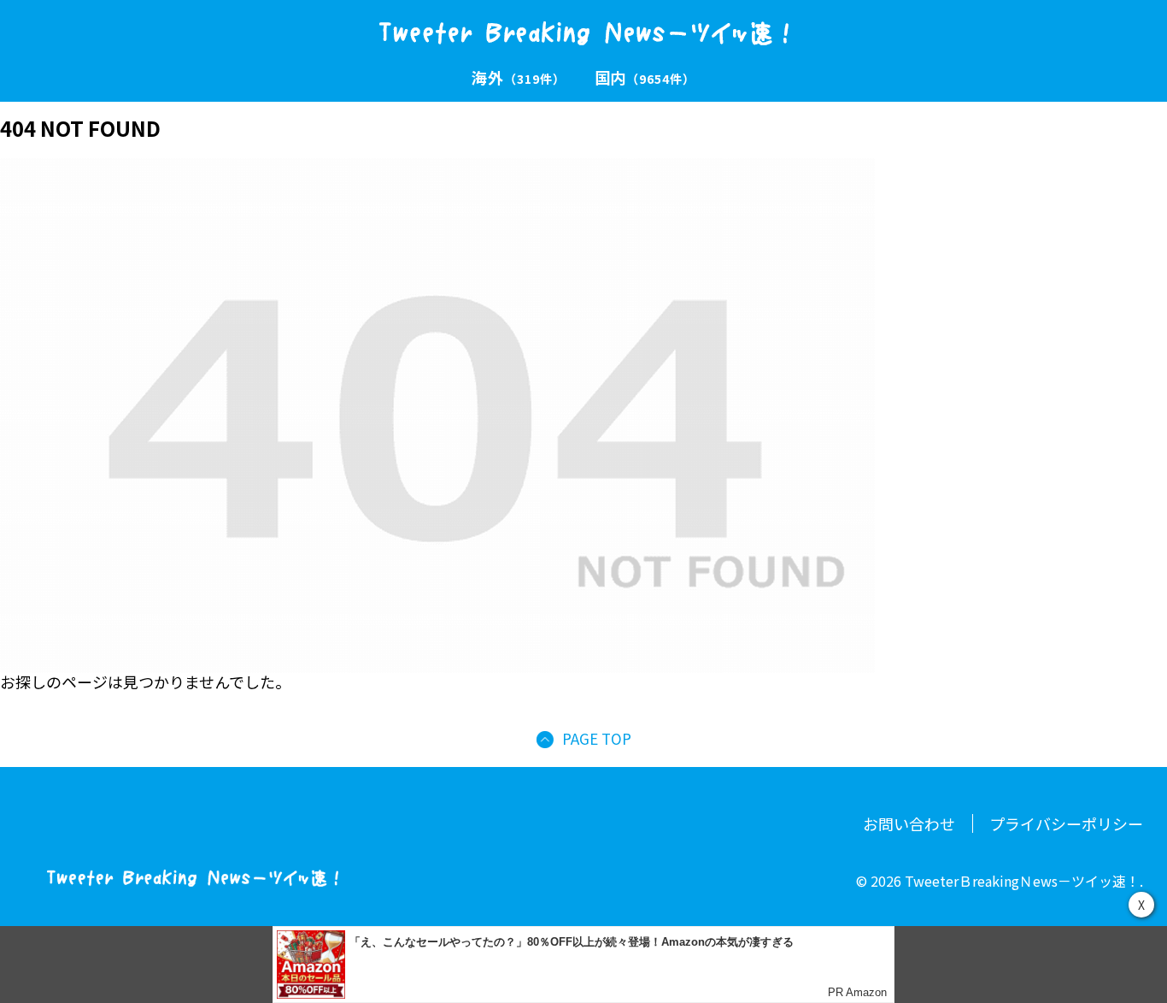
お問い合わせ (909, 823)
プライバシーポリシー (1066, 823)
